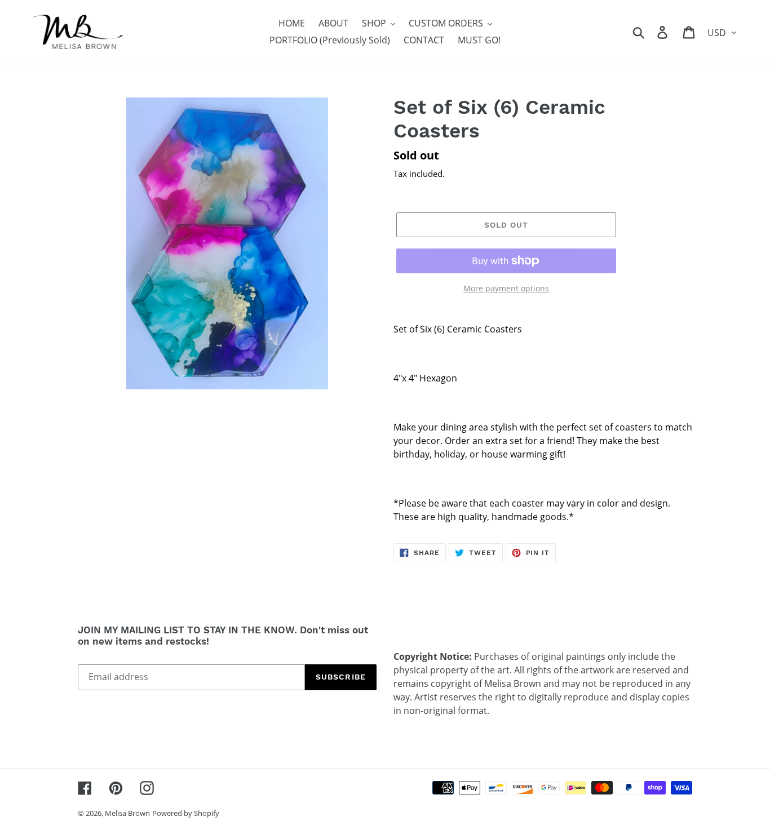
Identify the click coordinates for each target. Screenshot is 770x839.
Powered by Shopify (185, 813)
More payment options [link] (506, 288)
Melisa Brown (127, 813)
